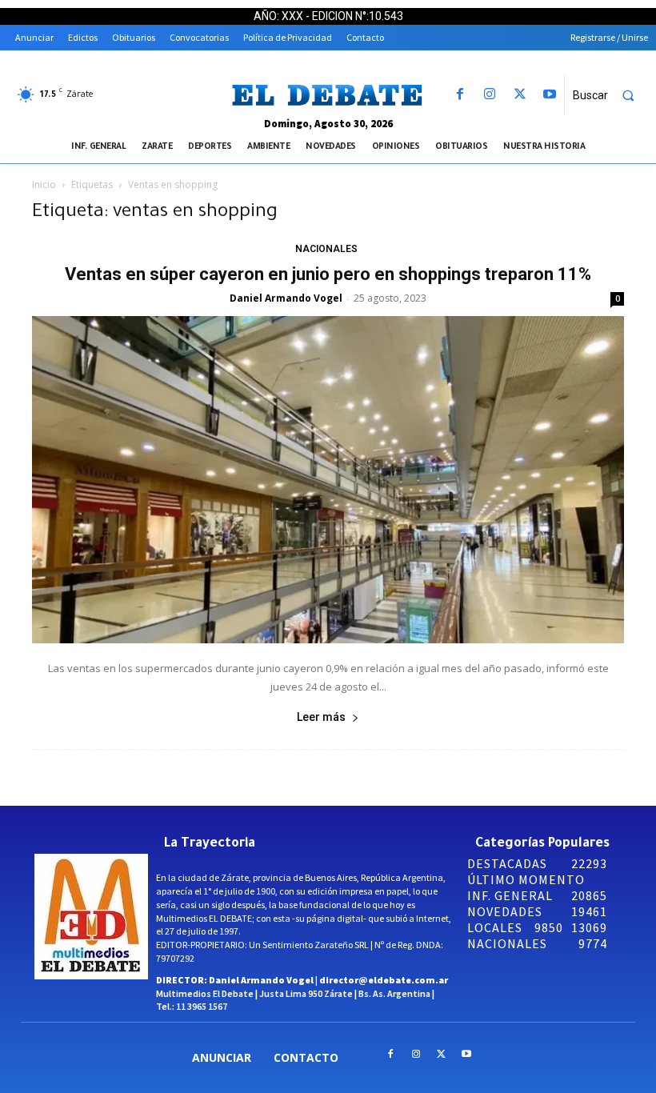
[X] (519, 95)
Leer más (321, 717)
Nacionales (326, 248)
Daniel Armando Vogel (286, 298)
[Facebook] (460, 95)
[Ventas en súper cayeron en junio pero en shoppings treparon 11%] (328, 479)
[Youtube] (549, 95)
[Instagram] (490, 95)
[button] (610, 95)
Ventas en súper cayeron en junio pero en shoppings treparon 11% (328, 274)
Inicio (44, 184)
